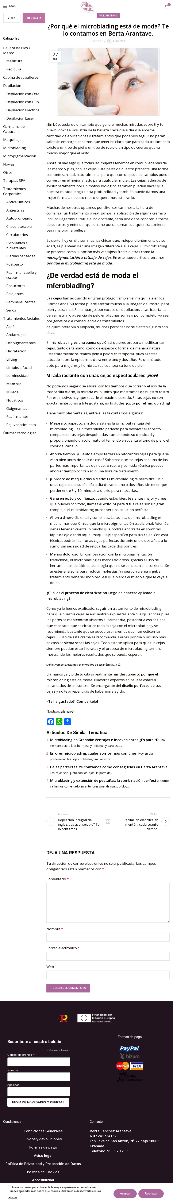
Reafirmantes (17, 416)
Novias (9, 164)
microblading (155, 246)
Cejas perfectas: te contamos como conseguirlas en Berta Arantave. (109, 766)
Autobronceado (19, 218)
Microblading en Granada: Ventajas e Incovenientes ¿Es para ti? (104, 739)
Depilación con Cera (22, 93)
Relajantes (15, 293)
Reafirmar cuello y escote (21, 275)
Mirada (12, 392)
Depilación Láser (20, 118)
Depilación (12, 85)
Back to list (108, 821)
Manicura (14, 60)
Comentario (57, 878)
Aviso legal (43, 1155)
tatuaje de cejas (97, 257)
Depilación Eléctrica (22, 110)
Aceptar (125, 1194)
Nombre (54, 928)
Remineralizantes (20, 301)
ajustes (12, 1197)
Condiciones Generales (43, 1130)
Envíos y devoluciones (43, 1139)
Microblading (108, 15)
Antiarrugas (16, 334)
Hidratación (16, 351)
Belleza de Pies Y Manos (17, 50)
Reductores (15, 285)
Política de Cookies (43, 1171)
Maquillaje (12, 139)
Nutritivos (14, 400)
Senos (11, 310)
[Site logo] (86, 6)
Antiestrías (15, 210)
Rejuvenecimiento (21, 424)
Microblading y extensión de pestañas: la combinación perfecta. (104, 780)
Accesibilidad (43, 1179)
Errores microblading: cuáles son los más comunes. (94, 753)
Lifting (11, 359)
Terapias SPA (14, 180)
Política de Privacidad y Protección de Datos (43, 1163)
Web (50, 966)
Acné (10, 326)
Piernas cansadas (20, 255)
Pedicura (13, 69)
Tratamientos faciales (21, 318)
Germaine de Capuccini (14, 129)
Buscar (34, 18)
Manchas (14, 383)
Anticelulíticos (18, 202)
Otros (7, 172)
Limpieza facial (19, 367)
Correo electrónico (63, 947)
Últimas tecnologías (19, 432)
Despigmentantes (21, 342)
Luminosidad (17, 375)
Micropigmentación (19, 156)
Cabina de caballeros (20, 77)
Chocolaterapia (19, 226)
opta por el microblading (148, 403)
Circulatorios (17, 234)
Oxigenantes (16, 408)
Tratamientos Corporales (14, 191)
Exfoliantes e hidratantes (17, 245)
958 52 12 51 (118, 1151)
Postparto (14, 264)
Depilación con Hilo (22, 101)
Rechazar (151, 1194)
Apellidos (13, 1085)
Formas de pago (43, 1147)
